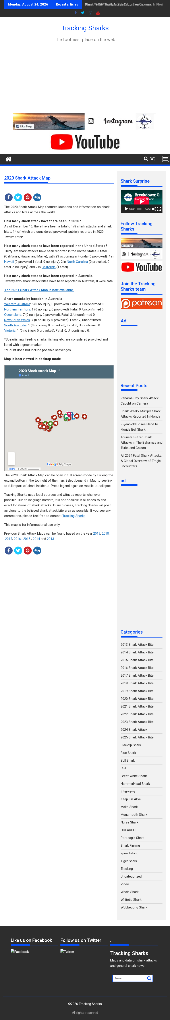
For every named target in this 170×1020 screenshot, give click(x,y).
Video (125, 884)
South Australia (15, 325)
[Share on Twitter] (18, 197)
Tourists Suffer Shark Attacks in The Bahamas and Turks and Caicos (141, 442)
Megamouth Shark (134, 815)
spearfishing (129, 853)
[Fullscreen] (159, 209)
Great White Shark (134, 776)
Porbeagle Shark (132, 838)
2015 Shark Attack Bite (137, 660)
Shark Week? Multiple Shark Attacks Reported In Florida (126, 4)
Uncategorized (131, 876)
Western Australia (17, 304)
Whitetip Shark (131, 900)
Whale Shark (130, 892)
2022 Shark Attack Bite (137, 714)
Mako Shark (129, 807)
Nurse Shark (129, 822)
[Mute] (154, 209)
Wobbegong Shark (134, 907)
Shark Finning (130, 846)
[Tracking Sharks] (8, 158)
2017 (8, 539)
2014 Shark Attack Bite (137, 652)
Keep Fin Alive (131, 799)
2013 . (51, 539)
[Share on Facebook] (9, 197)
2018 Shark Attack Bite (137, 683)
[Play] (126, 209)
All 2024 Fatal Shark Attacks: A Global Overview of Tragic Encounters (141, 461)
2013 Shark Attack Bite (137, 645)
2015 (27, 539)
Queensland (12, 315)
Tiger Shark (129, 861)
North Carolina (77, 262)
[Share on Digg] (37, 197)
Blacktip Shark (131, 745)
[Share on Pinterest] (28, 197)
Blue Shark (128, 753)
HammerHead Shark (135, 784)
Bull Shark (128, 761)
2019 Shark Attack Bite (137, 691)
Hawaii (9, 262)
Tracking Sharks (85, 28)
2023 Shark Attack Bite (137, 722)
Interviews (128, 791)
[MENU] (165, 159)
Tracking (127, 869)
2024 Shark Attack (134, 730)
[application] (141, 201)
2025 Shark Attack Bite (137, 737)
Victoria (9, 331)
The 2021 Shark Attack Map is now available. (39, 290)
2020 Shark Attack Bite (137, 699)
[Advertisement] (85, 77)
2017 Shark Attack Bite (137, 675)
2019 (96, 534)
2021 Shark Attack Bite (137, 706)
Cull (123, 768)
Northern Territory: (17, 309)
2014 (37, 539)
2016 (17, 539)
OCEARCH (128, 830)
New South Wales (17, 320)
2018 (105, 534)
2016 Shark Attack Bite (137, 668)
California (49, 267)
